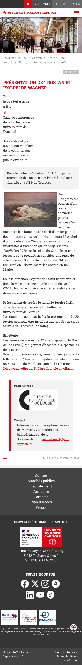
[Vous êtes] (28, 4)
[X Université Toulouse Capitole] (35, 583)
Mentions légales (66, 652)
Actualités (9, 62)
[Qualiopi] (9, 617)
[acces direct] (56, 4)
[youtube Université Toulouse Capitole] (40, 594)
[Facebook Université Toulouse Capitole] (25, 583)
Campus (39, 58)
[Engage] (47, 617)
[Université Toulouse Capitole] (52, 537)
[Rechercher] (64, 4)
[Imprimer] (6, 459)
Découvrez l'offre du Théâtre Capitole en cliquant (39, 368)
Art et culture (56, 58)
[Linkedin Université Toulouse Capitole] (30, 594)
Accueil (27, 58)
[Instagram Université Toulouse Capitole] (45, 583)
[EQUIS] (28, 617)
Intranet (43, 4)
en (78, 4)
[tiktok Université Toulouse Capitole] (51, 594)
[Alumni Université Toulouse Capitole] (56, 583)
